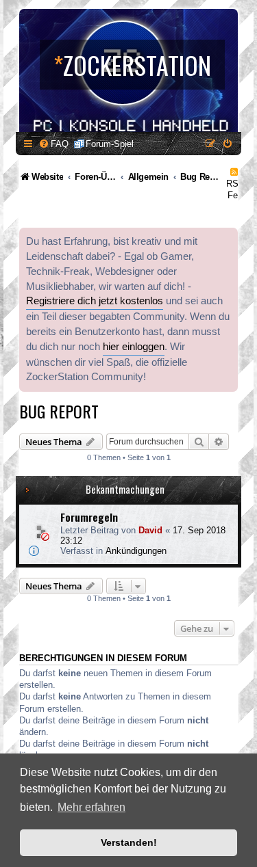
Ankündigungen (136, 551)
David (150, 530)
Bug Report (59, 411)
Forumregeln (89, 517)
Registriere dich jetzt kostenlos (94, 300)
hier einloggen (133, 346)
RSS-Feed (236, 189)
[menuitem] (53, 144)
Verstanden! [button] (129, 842)
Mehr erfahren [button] (91, 807)
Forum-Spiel (110, 144)
